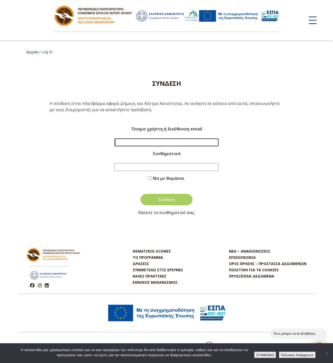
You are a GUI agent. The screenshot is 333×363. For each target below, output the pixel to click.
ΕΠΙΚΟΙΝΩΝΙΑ (242, 257)
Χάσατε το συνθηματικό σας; (166, 212)
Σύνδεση (166, 199)
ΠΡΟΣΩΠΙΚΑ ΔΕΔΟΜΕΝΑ (251, 276)
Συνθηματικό (167, 153)
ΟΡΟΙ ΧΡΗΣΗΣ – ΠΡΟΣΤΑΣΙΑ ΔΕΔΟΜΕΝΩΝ (267, 263)
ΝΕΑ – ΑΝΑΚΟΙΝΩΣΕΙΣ (249, 251)
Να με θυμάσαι (168, 178)
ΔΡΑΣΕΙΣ (141, 263)
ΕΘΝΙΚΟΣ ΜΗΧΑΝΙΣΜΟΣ (155, 282)
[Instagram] (40, 285)
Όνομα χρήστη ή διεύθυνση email (166, 129)
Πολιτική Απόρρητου (297, 355)
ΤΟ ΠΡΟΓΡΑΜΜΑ (148, 257)
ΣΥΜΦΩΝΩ (265, 355)
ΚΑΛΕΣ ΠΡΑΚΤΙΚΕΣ (149, 276)
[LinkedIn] (47, 285)
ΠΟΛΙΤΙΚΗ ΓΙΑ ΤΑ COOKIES (254, 269)
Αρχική (32, 51)
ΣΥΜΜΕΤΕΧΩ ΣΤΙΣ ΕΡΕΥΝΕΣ (158, 269)
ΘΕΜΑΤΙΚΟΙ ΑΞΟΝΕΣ (152, 251)
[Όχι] (326, 353)
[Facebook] (33, 285)
